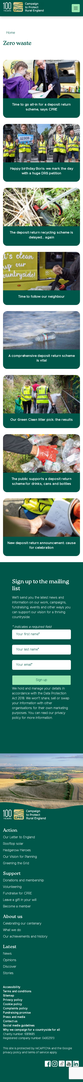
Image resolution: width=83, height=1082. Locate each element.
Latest (10, 946)
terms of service (38, 1052)
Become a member (17, 906)
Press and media (14, 1017)
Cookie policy (12, 1004)
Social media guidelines (19, 1025)
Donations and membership (23, 880)
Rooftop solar (13, 844)
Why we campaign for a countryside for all (31, 1029)
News (7, 953)
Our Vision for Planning (20, 857)
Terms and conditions (17, 991)
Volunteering (12, 887)
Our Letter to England (19, 837)
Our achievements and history (25, 936)
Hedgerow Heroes (17, 850)
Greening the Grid (16, 863)
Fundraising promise (17, 1012)
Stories (8, 973)
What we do (12, 930)
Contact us (10, 1021)
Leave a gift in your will (19, 900)
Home (10, 33)
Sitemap (8, 995)
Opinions (9, 960)
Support (12, 873)
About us (12, 916)
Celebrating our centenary (22, 923)
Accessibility (11, 987)
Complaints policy (15, 1008)
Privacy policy (12, 1000)
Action (10, 830)
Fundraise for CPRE (17, 893)
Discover (9, 966)
